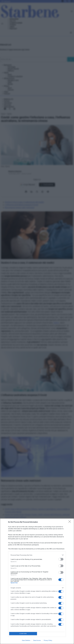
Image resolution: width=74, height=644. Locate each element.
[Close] (70, 522)
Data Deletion (26, 640)
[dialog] (37, 581)
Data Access (37, 640)
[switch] (60, 559)
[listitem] (37, 555)
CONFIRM (23, 633)
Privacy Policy (48, 640)
